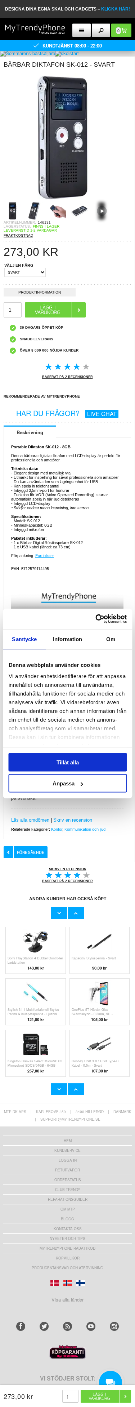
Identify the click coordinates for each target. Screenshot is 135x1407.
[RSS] (67, 1326)
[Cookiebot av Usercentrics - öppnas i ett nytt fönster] (96, 619)
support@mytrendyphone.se (70, 1119)
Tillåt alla (68, 762)
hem (68, 1140)
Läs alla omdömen (30, 820)
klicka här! (115, 9)
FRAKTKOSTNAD (18, 235)
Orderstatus (67, 1179)
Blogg (67, 1218)
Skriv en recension (72, 820)
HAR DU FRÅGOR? (66, 413)
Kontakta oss (68, 1228)
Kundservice (67, 1150)
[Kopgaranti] (67, 1357)
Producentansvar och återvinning (67, 1267)
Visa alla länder (67, 1299)
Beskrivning (30, 432)
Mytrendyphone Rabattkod (67, 1248)
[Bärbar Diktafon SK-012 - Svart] (67, 199)
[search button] (101, 30)
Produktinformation (39, 292)
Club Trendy (67, 1189)
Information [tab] (67, 639)
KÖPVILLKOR (68, 1258)
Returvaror (67, 1169)
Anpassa (64, 783)
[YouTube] (90, 1326)
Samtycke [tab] (24, 639)
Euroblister (44, 555)
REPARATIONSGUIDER (67, 1199)
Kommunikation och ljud (84, 829)
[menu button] (81, 30)
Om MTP (67, 1209)
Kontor (56, 829)
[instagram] (114, 1326)
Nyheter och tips (67, 1238)
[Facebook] (20, 1326)
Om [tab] (110, 639)
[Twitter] (44, 1326)
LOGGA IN (68, 1160)
